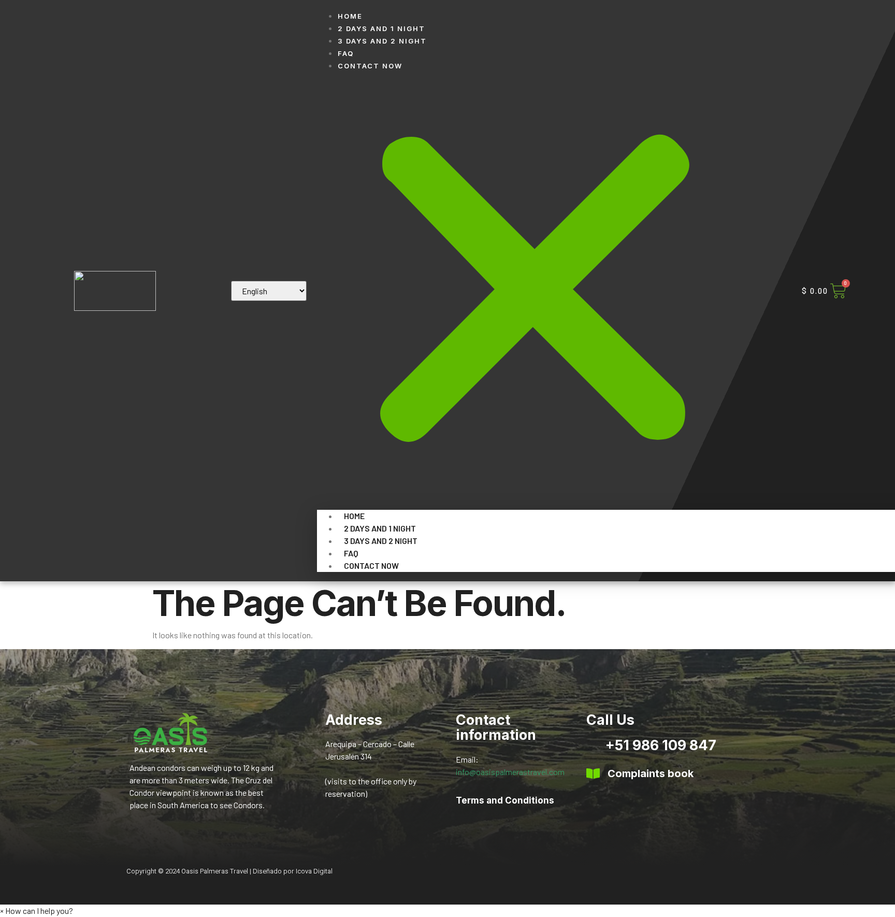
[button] (534, 290)
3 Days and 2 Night (382, 41)
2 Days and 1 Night (381, 28)
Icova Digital (314, 871)
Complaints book (651, 773)
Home (350, 16)
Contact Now (370, 66)
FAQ (346, 53)
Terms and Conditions (505, 800)
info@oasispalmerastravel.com (510, 772)
